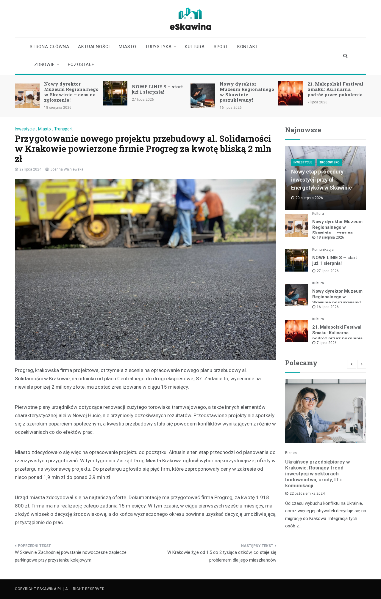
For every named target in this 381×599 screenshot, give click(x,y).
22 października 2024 (307, 493)
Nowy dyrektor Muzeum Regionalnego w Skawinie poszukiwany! (247, 92)
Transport (63, 129)
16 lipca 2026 (328, 307)
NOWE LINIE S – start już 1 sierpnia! (157, 89)
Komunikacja (323, 250)
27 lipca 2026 (328, 271)
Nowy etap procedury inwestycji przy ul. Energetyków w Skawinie (321, 179)
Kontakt (247, 46)
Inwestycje (25, 129)
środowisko (329, 162)
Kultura (195, 46)
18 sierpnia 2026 (330, 237)
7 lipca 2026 (327, 343)
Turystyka (158, 46)
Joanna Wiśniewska (66, 169)
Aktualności (94, 46)
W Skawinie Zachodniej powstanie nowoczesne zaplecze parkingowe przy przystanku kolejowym (71, 556)
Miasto (127, 46)
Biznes (291, 453)
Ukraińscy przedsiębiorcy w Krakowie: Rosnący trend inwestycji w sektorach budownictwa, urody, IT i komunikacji (317, 473)
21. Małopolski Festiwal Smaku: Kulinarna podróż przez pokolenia (335, 89)
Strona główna (49, 46)
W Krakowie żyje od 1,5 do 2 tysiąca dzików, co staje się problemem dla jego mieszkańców (221, 556)
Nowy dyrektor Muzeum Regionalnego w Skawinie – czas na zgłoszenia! (71, 92)
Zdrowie (44, 64)
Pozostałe (81, 64)
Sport (221, 46)
